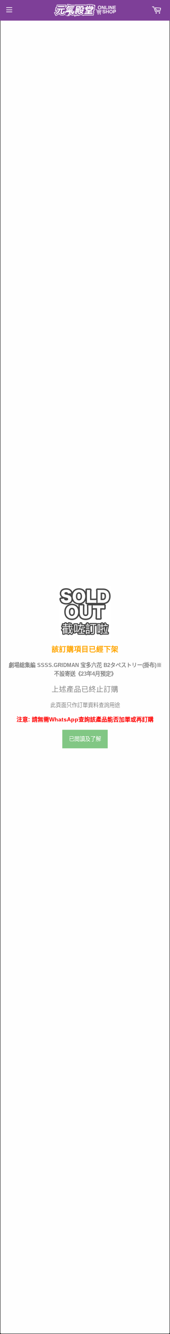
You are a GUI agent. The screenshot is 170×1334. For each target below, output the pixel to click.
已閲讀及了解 (85, 739)
